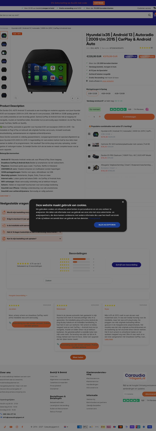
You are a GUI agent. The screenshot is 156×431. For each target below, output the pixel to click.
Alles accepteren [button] (107, 225)
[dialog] (78, 215)
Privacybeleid (94, 218)
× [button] (123, 202)
